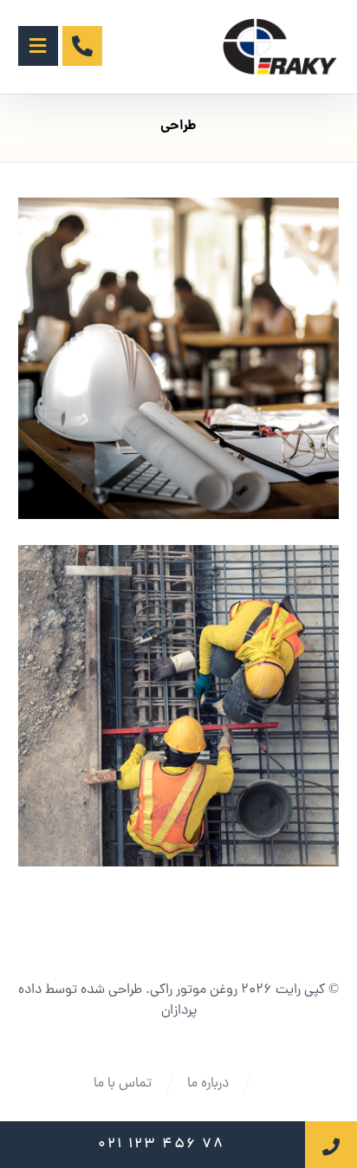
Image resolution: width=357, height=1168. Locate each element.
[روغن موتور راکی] (280, 46)
